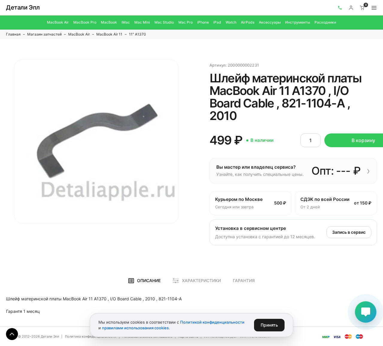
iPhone (203, 22)
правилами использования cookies (135, 327)
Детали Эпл (23, 7)
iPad (217, 22)
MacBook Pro (84, 22)
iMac (125, 22)
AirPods (247, 22)
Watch (231, 22)
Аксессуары (270, 22)
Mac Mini (142, 22)
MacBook (109, 22)
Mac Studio (164, 22)
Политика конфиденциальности (90, 336)
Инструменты (297, 22)
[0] (362, 7)
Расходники (325, 22)
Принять (269, 324)
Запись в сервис (349, 232)
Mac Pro (185, 22)
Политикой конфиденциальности (212, 322)
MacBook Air (58, 22)
